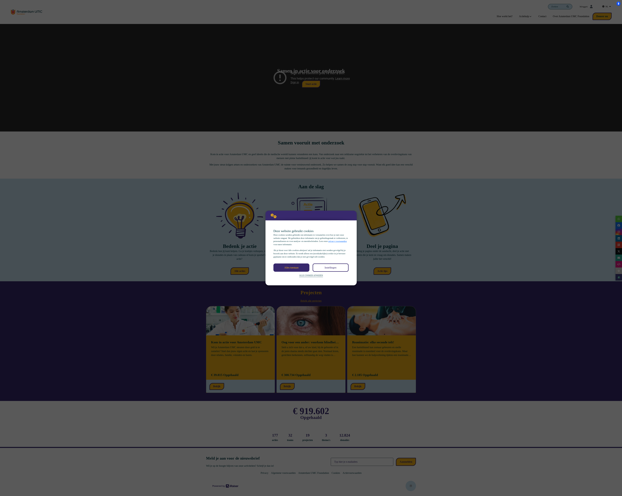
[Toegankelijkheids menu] (618, 4)
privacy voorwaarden (337, 241)
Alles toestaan (291, 267)
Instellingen (330, 267)
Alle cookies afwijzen (311, 275)
